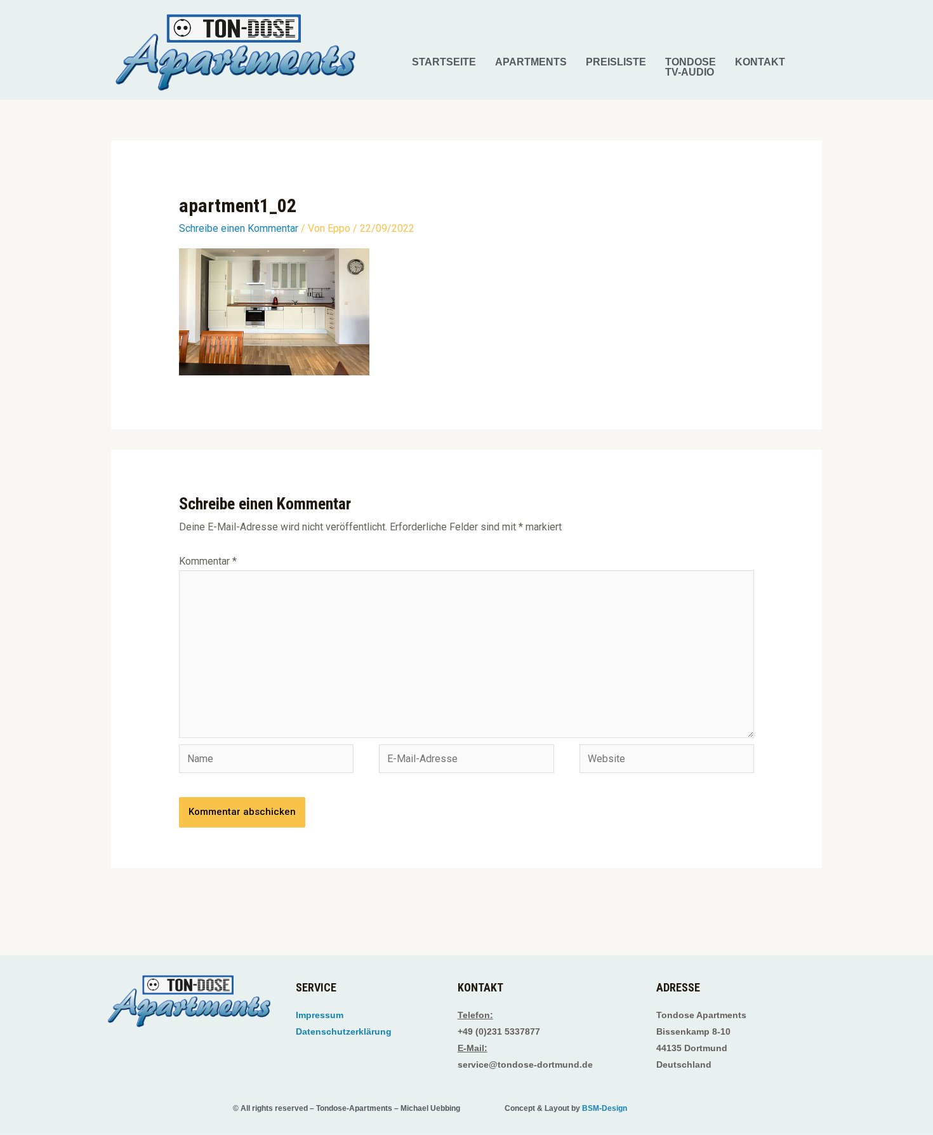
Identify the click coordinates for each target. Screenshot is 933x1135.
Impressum (319, 1015)
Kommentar (208, 561)
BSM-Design (604, 1108)
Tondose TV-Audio (690, 67)
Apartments (531, 62)
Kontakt (760, 62)
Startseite (444, 62)
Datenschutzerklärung (344, 1031)
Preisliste (616, 62)
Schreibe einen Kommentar (238, 228)
